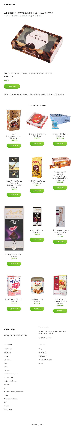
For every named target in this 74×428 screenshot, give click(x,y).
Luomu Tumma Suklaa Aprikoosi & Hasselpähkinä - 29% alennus (14, 184)
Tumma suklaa (40, 73)
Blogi (40, 349)
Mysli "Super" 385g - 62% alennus (13, 300)
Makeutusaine (8, 377)
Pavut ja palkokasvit (10, 399)
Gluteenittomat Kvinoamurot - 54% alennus (60, 301)
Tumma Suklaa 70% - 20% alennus (37, 231)
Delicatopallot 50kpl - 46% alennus (60, 135)
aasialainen (7, 349)
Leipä (5, 367)
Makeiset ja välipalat (28, 73)
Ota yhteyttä (42, 352)
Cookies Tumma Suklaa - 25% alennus (37, 182)
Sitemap (41, 363)
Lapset (6, 363)
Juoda (6, 356)
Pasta (6, 395)
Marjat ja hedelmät (10, 381)
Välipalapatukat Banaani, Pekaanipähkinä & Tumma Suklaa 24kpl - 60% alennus (60, 176)
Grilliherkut (7, 352)
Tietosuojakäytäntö (45, 359)
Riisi (5, 402)
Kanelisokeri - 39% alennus (37, 300)
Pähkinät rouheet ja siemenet (13, 392)
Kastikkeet (7, 359)
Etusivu (6, 16)
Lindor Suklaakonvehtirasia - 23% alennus (13, 136)
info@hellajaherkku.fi (45, 338)
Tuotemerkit (16, 73)
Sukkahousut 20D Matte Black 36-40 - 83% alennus (60, 232)
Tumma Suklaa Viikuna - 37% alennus (13, 255)
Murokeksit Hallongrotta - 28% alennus (37, 135)
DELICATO (49, 73)
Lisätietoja (12, 86)
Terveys (6, 406)
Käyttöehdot (42, 356)
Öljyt (5, 388)
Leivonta (7, 370)
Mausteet (7, 384)
